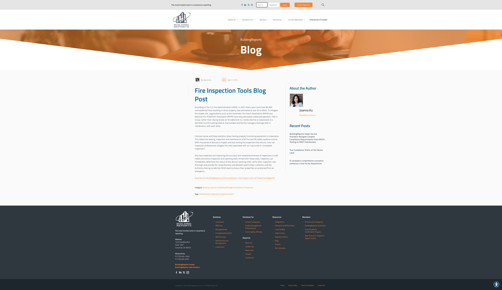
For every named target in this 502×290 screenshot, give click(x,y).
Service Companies (252, 222)
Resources (277, 19)
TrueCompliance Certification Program (313, 230)
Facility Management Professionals (253, 226)
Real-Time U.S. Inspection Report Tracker (314, 236)
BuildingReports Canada (185, 264)
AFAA (201, 194)
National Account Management (221, 241)
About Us (232, 19)
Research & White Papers (285, 225)
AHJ (205, 194)
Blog (276, 240)
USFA (231, 194)
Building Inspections (210, 187)
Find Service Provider (318, 19)
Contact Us (249, 257)
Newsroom (249, 250)
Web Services (220, 237)
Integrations (279, 222)
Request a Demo (281, 237)
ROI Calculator (280, 248)
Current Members (295, 19)
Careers (248, 254)
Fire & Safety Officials (253, 232)
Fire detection (213, 194)
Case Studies (280, 229)
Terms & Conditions (307, 285)
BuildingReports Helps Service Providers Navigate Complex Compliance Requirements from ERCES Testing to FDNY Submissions (307, 137)
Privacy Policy (292, 285)
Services (262, 19)
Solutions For (247, 19)
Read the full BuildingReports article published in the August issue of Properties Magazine (235, 178)
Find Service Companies (314, 222)
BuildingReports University (315, 225)
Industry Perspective (245, 187)
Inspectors (224, 194)
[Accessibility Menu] (496, 284)
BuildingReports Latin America (187, 267)
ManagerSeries (221, 229)
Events (278, 244)
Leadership (249, 246)
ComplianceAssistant (223, 233)
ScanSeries (219, 222)
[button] (323, 5)
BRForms (219, 225)
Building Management (227, 187)
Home (282, 285)
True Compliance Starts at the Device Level (306, 151)
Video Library (280, 233)
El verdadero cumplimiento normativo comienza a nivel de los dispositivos (306, 162)
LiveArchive (219, 247)
